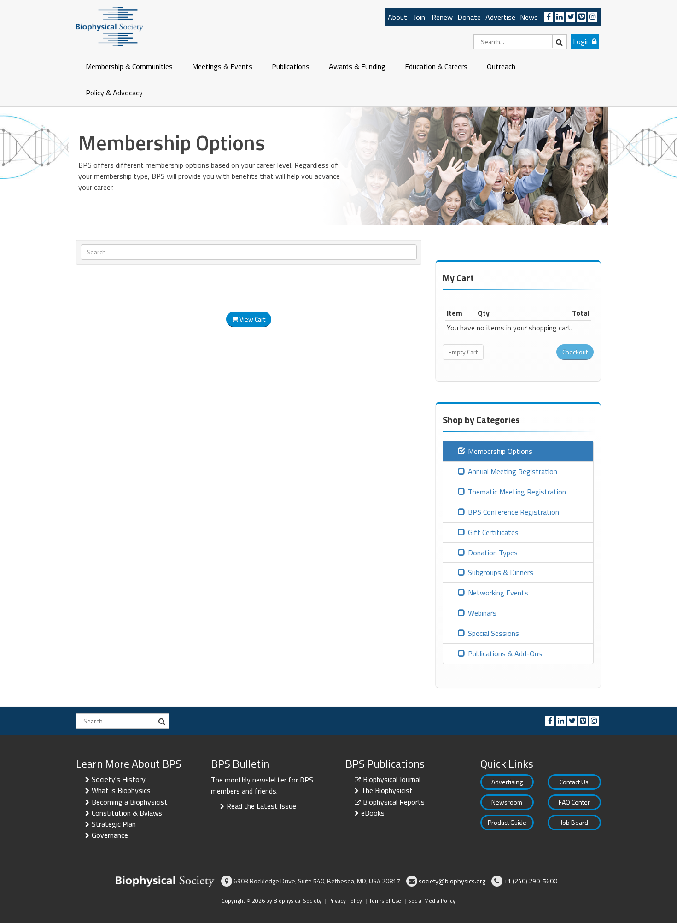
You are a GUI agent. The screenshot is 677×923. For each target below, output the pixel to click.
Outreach (501, 66)
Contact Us (574, 782)
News (529, 17)
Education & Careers (436, 66)
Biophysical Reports (394, 801)
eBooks (373, 812)
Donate (469, 17)
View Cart (251, 319)
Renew (442, 17)
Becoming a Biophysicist (130, 801)
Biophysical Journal (391, 779)
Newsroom (506, 802)
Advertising (507, 782)
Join (419, 17)
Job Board (574, 822)
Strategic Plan (114, 823)
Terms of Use (385, 900)
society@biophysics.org (452, 881)
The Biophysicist (387, 790)
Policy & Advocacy (114, 92)
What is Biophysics (121, 790)
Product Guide (507, 822)
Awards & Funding (357, 66)
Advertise (500, 17)
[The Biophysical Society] (109, 25)
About (397, 17)
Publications (290, 66)
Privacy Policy (345, 900)
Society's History (119, 779)
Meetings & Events (222, 66)
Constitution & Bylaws (127, 812)
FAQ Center (574, 802)
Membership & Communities (129, 66)
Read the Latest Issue (261, 805)
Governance (110, 835)
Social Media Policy (431, 900)
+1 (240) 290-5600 (530, 881)
